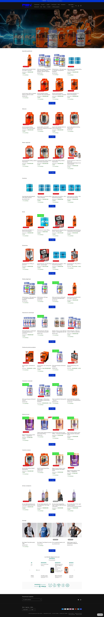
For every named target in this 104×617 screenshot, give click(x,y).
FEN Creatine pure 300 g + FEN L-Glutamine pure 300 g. (59, 197)
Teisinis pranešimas (72, 614)
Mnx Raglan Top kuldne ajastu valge (28, 543)
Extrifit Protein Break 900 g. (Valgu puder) (43, 469)
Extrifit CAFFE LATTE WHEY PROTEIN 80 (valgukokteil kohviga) (44, 128)
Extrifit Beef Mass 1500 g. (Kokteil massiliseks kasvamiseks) (44, 161)
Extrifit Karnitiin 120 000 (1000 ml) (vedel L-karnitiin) (28, 70)
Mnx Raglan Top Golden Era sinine (44, 542)
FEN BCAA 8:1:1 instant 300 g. (43, 230)
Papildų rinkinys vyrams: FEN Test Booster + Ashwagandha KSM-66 (59, 331)
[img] (52, 558)
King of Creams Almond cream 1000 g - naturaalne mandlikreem (59, 433)
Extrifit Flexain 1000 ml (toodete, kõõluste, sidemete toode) (29, 94)
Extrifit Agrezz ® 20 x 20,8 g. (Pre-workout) (44, 366)
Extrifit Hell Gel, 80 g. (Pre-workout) (73, 366)
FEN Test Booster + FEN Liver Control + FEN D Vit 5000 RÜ (73, 331)
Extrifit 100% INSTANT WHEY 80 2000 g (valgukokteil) (59, 128)
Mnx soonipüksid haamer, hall (58, 542)
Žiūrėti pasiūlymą (52, 42)
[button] (37, 4)
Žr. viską (52, 103)
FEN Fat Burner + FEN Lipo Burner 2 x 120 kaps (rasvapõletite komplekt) (59, 70)
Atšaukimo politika (79, 614)
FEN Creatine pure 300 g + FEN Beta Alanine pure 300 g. (73, 197)
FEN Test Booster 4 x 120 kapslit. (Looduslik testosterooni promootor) (29, 332)
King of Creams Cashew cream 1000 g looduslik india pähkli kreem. (73, 433)
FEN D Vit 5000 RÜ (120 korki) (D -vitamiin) (59, 400)
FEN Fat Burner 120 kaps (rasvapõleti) (42, 298)
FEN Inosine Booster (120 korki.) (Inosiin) (59, 366)
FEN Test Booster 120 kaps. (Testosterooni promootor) (43, 331)
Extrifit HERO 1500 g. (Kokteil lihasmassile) (58, 161)
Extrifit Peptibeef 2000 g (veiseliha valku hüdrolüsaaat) (43, 94)
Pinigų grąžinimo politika (47, 613)
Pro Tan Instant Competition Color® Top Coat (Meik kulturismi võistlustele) (59, 505)
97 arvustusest (52, 560)
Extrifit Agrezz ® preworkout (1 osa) (28, 366)
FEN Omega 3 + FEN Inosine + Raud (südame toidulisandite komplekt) (43, 400)
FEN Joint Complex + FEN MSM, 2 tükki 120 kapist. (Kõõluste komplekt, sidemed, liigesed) (44, 70)
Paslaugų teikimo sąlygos (63, 613)
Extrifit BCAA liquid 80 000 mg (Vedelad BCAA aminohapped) (74, 231)
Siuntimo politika (71, 613)
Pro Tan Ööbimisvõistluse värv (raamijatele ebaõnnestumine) (28, 505)
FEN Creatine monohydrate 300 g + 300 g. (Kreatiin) (74, 70)
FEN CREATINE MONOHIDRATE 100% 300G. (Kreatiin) (28, 197)
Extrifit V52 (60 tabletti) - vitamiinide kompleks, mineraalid (59, 94)
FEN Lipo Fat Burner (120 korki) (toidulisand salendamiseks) (58, 298)
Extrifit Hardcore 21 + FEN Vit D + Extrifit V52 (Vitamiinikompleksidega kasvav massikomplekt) (74, 162)
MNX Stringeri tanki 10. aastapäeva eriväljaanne (72, 543)
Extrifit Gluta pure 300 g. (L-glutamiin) (28, 264)
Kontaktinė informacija (78, 613)
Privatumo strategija (55, 613)
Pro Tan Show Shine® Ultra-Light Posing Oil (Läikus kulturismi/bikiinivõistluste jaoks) (74, 505)
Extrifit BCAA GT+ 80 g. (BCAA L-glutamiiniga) (74, 264)
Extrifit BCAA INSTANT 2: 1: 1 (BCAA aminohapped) (73, 94)
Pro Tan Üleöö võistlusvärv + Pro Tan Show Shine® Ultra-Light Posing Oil (44, 505)
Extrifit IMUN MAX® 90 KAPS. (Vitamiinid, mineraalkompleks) (73, 400)
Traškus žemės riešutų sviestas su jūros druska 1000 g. (44, 433)
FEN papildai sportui (34, 613)
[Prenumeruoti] (40, 599)
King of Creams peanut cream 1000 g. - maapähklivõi (28, 435)
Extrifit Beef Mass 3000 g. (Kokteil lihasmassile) (29, 161)
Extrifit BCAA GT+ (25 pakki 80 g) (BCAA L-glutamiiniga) (59, 231)
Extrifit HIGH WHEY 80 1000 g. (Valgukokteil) (73, 128)
